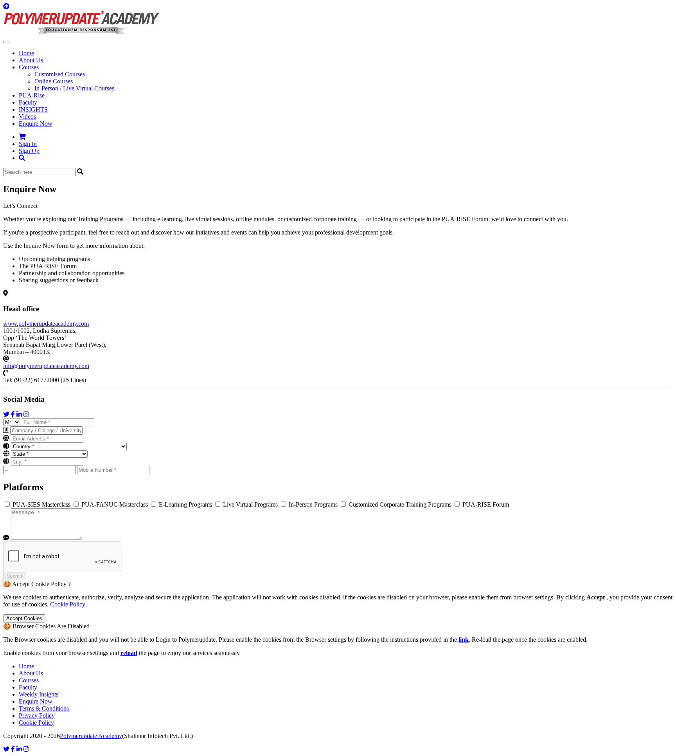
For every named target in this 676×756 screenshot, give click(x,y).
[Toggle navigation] (6, 42)
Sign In (28, 144)
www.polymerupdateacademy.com (46, 323)
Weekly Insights (38, 694)
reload (128, 653)
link (463, 639)
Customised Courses (59, 74)
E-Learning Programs (185, 504)
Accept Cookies (24, 618)
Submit (14, 576)
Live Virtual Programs (250, 504)
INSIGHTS (33, 109)
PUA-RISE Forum (485, 504)
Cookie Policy (67, 604)
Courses (29, 680)
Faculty (28, 102)
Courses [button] (29, 67)
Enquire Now (35, 123)
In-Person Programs (313, 504)
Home (26, 53)
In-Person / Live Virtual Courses (74, 88)
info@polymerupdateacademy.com (46, 366)
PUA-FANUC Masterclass (114, 504)
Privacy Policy (37, 715)
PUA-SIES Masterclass (41, 504)
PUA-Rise (32, 95)
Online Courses (53, 81)
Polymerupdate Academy (91, 736)
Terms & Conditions (44, 708)
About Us (31, 60)
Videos (27, 116)
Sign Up (29, 151)
